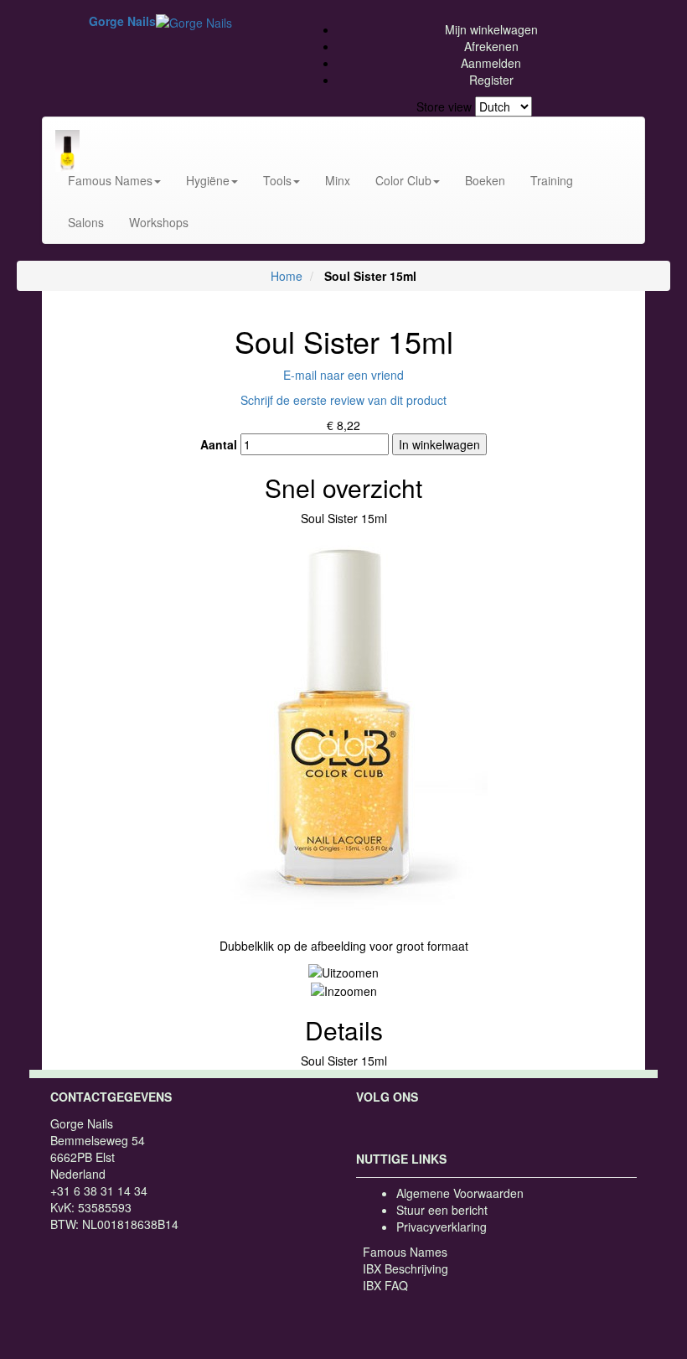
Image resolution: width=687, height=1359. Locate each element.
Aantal (218, 444)
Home (286, 275)
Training (551, 180)
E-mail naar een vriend (343, 374)
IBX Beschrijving (405, 1268)
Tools (277, 180)
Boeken (485, 180)
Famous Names (110, 180)
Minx (337, 180)
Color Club (403, 180)
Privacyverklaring (441, 1226)
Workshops (159, 222)
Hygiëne (208, 180)
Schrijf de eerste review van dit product (343, 400)
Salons (86, 222)
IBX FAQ (385, 1285)
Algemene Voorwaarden (460, 1193)
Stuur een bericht (442, 1209)
